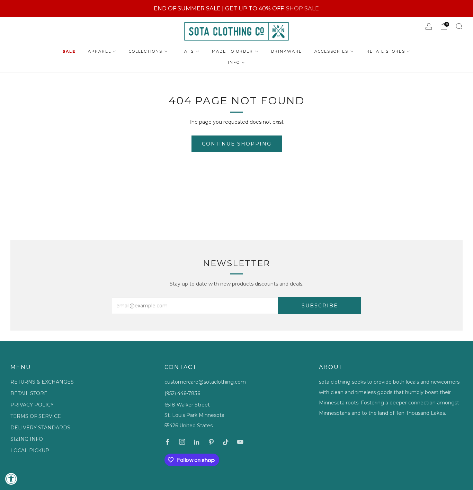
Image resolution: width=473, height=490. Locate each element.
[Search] (459, 26)
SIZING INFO (26, 439)
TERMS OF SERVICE (35, 416)
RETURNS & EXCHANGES (42, 382)
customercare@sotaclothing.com (205, 382)
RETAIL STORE (28, 393)
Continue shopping (236, 144)
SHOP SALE (302, 8)
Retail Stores (385, 51)
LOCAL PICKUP (29, 450)
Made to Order (232, 51)
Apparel (99, 51)
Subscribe (320, 306)
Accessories (331, 51)
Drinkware (286, 51)
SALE (69, 51)
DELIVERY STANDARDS (40, 428)
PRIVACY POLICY (32, 405)
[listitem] (236, 8)
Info (234, 62)
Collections (145, 51)
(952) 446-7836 (182, 393)
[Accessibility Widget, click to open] (11, 479)
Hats (187, 51)
